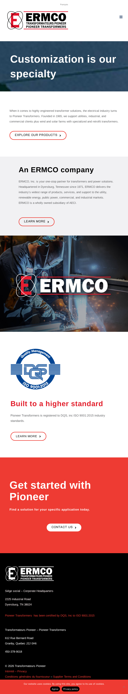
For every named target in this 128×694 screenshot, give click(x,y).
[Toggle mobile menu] (121, 17)
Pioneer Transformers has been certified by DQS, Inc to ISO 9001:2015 (49, 615)
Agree (55, 689)
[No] (124, 686)
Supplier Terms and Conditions (72, 676)
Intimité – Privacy (16, 671)
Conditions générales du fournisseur (27, 676)
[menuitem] (64, 5)
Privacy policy (70, 689)
